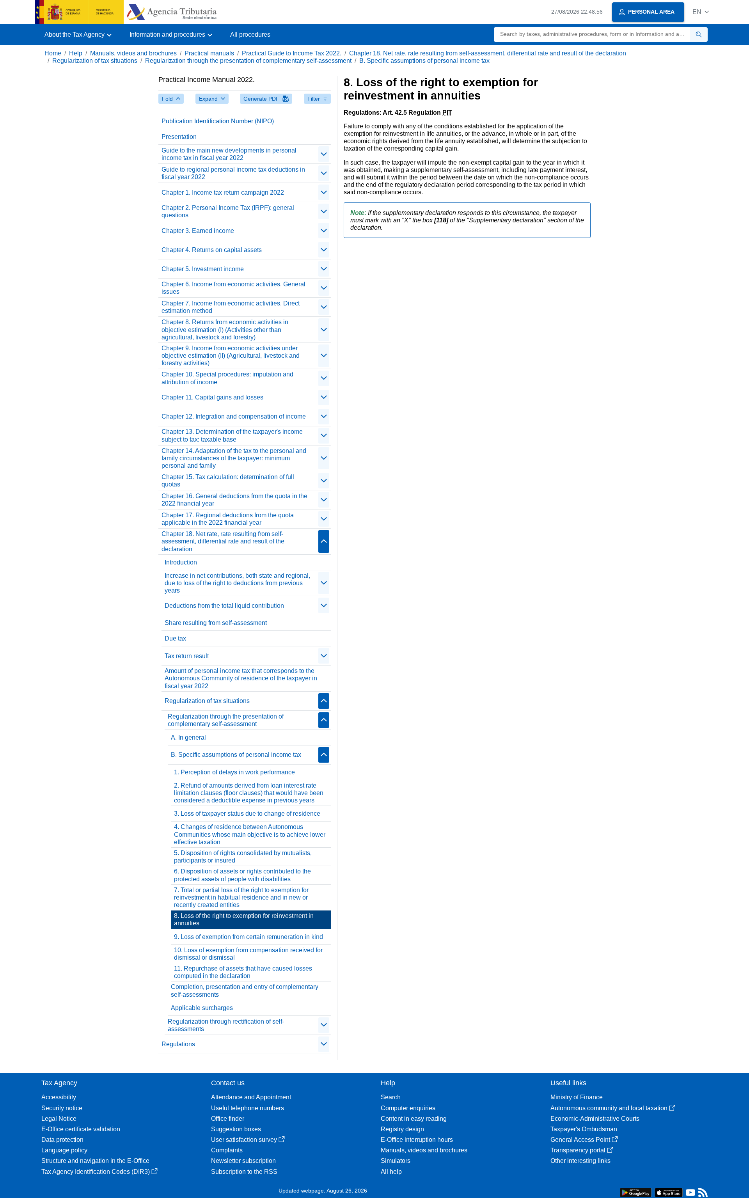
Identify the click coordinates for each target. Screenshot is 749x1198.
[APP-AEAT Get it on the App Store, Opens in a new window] (669, 1192)
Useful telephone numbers (247, 1108)
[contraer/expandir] (323, 154)
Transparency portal (577, 1150)
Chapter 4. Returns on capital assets (212, 250)
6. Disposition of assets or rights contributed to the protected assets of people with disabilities (242, 875)
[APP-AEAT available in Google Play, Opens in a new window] (635, 1192)
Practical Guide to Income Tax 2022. (291, 53)
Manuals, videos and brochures (133, 53)
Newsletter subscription (243, 1160)
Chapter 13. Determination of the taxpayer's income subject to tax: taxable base (232, 435)
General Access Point (580, 1139)
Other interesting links (580, 1160)
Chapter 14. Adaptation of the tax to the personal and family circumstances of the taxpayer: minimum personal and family (234, 458)
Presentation (179, 136)
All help (391, 1171)
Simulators (395, 1160)
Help (75, 53)
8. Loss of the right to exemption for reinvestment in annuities (244, 919)
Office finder (227, 1118)
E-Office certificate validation (80, 1129)
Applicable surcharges (202, 1008)
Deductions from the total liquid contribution (224, 605)
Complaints (227, 1150)
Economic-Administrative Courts (594, 1118)
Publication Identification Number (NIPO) (218, 121)
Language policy (64, 1150)
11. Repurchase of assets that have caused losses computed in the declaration (243, 972)
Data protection (62, 1139)
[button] (700, 12)
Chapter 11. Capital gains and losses (212, 397)
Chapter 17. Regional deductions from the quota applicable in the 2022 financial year (228, 519)
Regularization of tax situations (94, 60)
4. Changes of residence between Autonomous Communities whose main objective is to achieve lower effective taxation (249, 834)
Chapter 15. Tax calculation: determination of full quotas (228, 481)
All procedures (250, 34)
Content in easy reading (414, 1118)
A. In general (188, 737)
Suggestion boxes (236, 1129)
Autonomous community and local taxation (608, 1108)
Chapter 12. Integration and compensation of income (234, 416)
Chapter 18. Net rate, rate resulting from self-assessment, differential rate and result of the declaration (487, 53)
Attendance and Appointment (251, 1097)
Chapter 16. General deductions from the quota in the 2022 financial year (234, 500)
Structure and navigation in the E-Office (95, 1160)
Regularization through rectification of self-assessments (226, 1025)
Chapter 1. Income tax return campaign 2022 (223, 192)
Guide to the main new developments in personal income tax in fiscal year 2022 (229, 154)
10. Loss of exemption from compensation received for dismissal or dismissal (248, 954)
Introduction (181, 562)
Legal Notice (58, 1118)
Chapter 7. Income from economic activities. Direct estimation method (231, 307)
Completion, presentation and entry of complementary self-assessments (244, 990)
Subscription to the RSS (244, 1171)
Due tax (175, 638)
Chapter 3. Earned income (198, 230)
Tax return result (187, 656)
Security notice (61, 1108)
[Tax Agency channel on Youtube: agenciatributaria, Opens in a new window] (690, 1194)
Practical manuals (209, 53)
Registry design (402, 1129)
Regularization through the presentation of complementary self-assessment (248, 60)
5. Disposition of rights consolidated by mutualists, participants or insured (243, 857)
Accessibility (58, 1097)
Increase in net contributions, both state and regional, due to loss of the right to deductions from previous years (237, 583)
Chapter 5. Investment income (203, 269)
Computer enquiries (408, 1108)
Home (52, 53)
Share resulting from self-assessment (216, 622)
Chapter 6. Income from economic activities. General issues (233, 288)
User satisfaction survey (244, 1139)
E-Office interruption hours (417, 1139)
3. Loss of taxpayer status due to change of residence (247, 813)
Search (391, 1097)
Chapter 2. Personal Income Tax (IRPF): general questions (228, 211)
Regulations (178, 1044)
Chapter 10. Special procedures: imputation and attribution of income (227, 378)
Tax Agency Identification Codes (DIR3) (95, 1171)
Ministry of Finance (576, 1097)
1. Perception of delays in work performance (234, 772)
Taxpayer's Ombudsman (583, 1129)
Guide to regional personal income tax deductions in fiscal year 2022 (233, 173)
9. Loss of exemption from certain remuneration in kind (248, 937)
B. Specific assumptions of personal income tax (424, 60)
